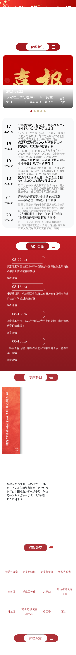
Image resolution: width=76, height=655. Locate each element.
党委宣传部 (46, 570)
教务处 (11, 589)
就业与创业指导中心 (29, 610)
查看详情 (62, 100)
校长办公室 (64, 570)
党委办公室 (11, 570)
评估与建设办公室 (64, 590)
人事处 (47, 589)
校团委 (47, 609)
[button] (22, 35)
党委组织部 (29, 570)
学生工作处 (29, 589)
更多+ (64, 609)
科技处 (11, 609)
